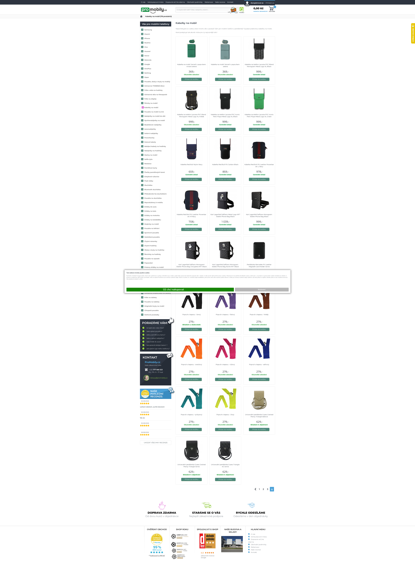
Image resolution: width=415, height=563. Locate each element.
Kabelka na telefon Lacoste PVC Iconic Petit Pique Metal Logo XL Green (259, 116)
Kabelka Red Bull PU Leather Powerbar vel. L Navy (259, 166)
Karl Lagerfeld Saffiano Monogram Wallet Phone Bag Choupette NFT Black (191, 266)
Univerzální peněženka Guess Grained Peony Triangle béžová (259, 416)
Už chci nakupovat (180, 290)
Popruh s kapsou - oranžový (191, 364)
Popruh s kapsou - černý (191, 315)
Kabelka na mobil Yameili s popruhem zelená (225, 65)
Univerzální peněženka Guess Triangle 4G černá (225, 466)
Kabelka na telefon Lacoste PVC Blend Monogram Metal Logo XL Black (259, 65)
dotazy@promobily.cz (159, 378)
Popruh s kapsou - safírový (259, 364)
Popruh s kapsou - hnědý (259, 315)
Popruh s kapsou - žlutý (225, 415)
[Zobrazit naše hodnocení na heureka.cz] (157, 556)
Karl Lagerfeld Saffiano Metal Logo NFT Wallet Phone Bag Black (225, 215)
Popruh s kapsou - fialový (225, 315)
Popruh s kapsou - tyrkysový (191, 415)
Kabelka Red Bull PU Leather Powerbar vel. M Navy (191, 215)
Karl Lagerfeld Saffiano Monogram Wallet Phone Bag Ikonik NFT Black (225, 266)
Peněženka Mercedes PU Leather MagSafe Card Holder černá (259, 266)
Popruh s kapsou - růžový (225, 364)
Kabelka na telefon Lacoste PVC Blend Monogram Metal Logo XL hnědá (191, 116)
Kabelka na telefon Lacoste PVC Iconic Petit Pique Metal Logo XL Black (225, 116)
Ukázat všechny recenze (156, 443)
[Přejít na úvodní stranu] (154, 10)
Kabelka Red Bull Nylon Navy (191, 164)
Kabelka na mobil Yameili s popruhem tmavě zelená (191, 65)
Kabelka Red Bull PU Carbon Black (225, 164)
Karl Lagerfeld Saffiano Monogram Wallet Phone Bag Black (259, 215)
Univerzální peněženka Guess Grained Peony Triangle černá (191, 466)
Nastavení (262, 289)
